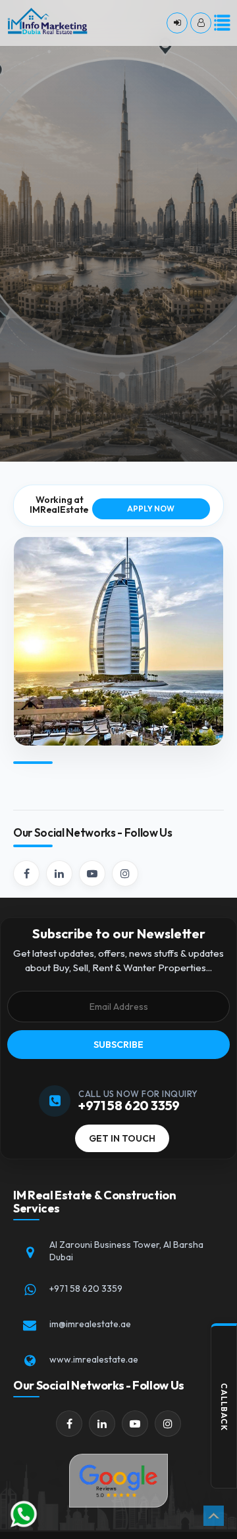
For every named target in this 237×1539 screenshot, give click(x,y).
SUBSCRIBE (118, 1044)
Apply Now (150, 508)
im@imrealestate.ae (90, 1324)
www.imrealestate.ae (93, 1359)
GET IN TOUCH (122, 1138)
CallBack (224, 1407)
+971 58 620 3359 (85, 1288)
